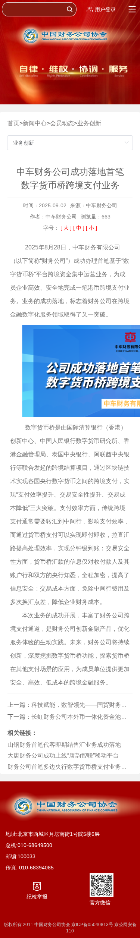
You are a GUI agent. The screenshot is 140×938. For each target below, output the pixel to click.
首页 (13, 123)
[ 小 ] (91, 228)
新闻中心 (35, 123)
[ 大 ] (66, 228)
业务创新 (89, 123)
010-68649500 (35, 845)
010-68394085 (36, 868)
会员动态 (62, 123)
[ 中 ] (78, 228)
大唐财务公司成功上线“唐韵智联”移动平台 (63, 755)
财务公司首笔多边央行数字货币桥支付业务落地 (70, 767)
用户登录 (105, 9)
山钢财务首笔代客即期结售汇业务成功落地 (64, 745)
